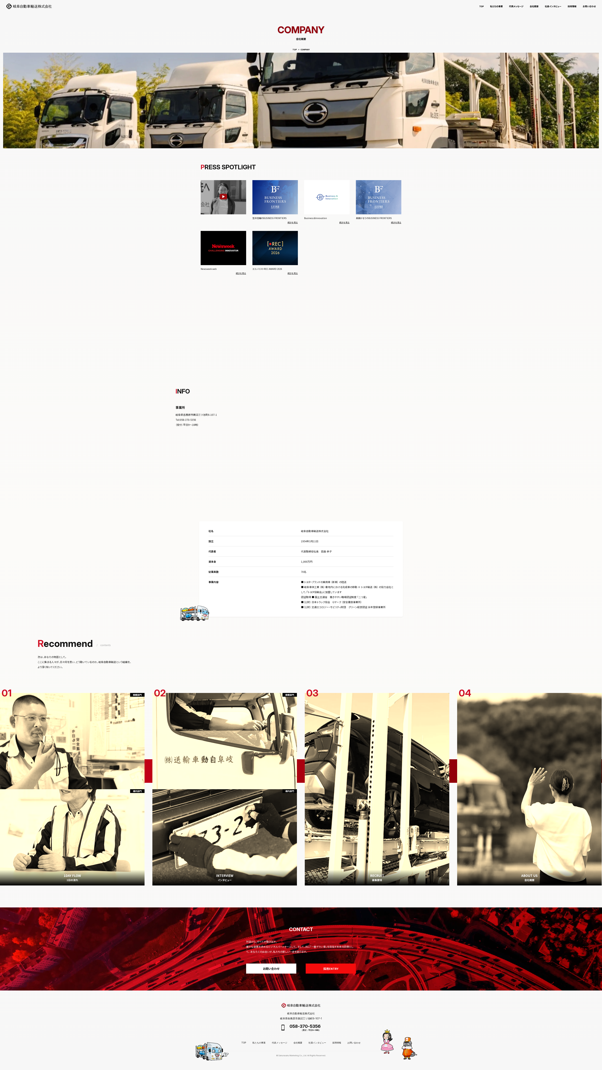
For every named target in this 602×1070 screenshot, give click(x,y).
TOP (481, 6)
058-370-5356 (305, 1026)
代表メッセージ (516, 6)
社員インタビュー (317, 1042)
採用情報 (572, 6)
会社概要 (534, 6)
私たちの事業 (496, 6)
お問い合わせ (589, 6)
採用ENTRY (330, 969)
